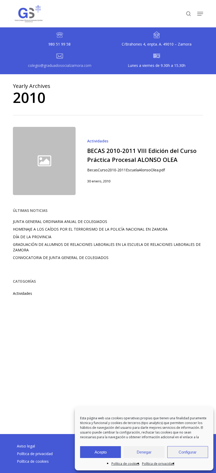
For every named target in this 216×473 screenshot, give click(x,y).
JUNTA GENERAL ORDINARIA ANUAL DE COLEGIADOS (60, 221)
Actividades (97, 140)
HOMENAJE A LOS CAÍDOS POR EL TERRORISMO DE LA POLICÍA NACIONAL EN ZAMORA (90, 229)
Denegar (144, 452)
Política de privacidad (158, 463)
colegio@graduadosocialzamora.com (59, 65)
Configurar (188, 452)
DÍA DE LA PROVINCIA (32, 236)
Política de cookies (125, 463)
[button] (200, 13)
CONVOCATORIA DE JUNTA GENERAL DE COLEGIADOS (61, 257)
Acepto (101, 452)
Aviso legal (26, 446)
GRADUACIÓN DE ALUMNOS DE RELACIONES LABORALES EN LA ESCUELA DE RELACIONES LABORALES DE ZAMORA (107, 247)
